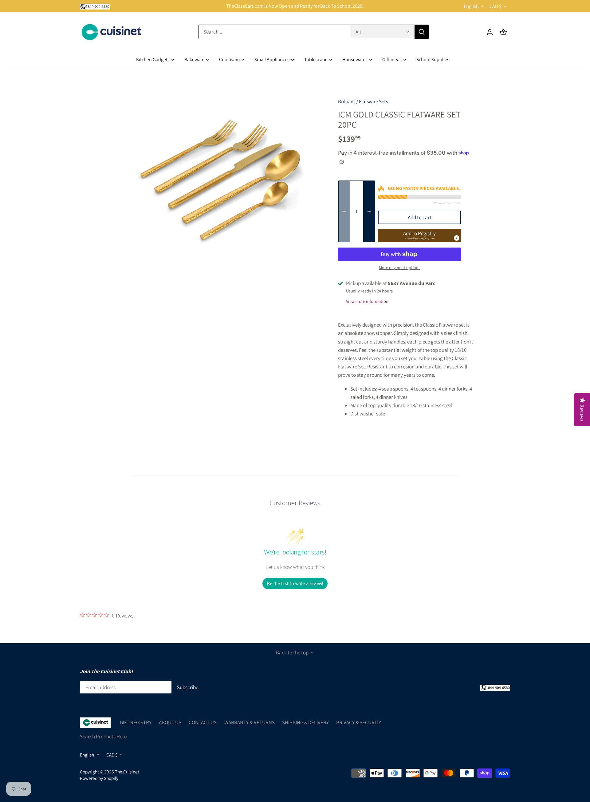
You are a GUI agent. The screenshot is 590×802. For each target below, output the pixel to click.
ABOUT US (170, 722)
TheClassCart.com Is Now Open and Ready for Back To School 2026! (295, 6)
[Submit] (422, 32)
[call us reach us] (95, 6)
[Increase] (369, 211)
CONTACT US (203, 722)
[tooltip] (456, 238)
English (471, 6)
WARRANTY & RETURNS (249, 722)
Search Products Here (103, 736)
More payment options (399, 267)
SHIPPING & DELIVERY (305, 722)
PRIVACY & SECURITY (358, 722)
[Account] (490, 31)
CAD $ (496, 6)
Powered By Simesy (447, 203)
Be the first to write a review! (295, 583)
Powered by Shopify (99, 778)
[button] (419, 235)
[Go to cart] (503, 31)
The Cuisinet (127, 771)
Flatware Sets (373, 101)
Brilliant (346, 101)
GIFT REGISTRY (135, 722)
